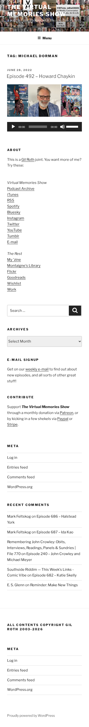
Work (11, 289)
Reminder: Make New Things (54, 585)
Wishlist (14, 283)
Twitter (13, 224)
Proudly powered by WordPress (31, 715)
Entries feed (17, 467)
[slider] (73, 126)
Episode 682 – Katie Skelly (54, 575)
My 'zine (14, 259)
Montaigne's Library (24, 265)
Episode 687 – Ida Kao (55, 532)
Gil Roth (27, 159)
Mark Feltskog (19, 516)
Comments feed (21, 477)
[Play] (13, 126)
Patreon (66, 413)
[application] (44, 126)
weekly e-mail (37, 369)
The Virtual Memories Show (36, 11)
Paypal (62, 419)
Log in (12, 457)
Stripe (12, 424)
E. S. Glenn (15, 585)
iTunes (13, 194)
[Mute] (62, 126)
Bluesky (13, 212)
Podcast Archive (20, 189)
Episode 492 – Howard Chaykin (41, 76)
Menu (47, 38)
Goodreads (16, 277)
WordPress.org (20, 487)
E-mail (12, 242)
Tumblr (13, 236)
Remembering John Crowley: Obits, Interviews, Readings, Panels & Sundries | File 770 (41, 548)
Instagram (15, 218)
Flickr (11, 271)
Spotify (13, 206)
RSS (10, 200)
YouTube (14, 230)
